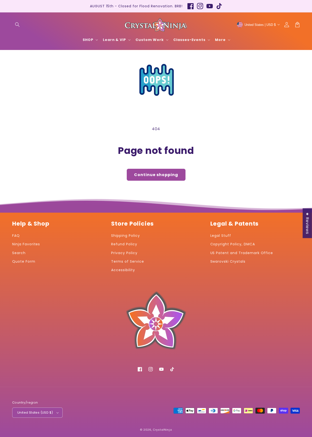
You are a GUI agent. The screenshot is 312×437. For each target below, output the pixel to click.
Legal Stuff (220, 235)
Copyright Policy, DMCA (232, 244)
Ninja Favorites (26, 244)
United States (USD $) (35, 412)
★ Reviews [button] (307, 223)
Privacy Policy (124, 252)
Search (19, 252)
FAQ (16, 235)
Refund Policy (124, 244)
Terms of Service (127, 261)
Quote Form (23, 261)
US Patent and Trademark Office (241, 252)
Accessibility (123, 270)
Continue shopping (156, 175)
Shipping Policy (125, 235)
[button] (17, 24)
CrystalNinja (162, 430)
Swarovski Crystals (227, 261)
